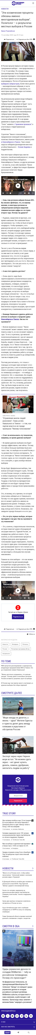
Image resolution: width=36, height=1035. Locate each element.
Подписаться (18, 617)
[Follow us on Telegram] (22, 1016)
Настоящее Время (11, 182)
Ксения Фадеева (24, 147)
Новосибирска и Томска (10, 319)
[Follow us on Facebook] (3, 1016)
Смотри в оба (11, 926)
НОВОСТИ (7, 868)
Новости (4, 9)
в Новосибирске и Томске (10, 142)
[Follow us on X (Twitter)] (8, 1016)
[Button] (9, 39)
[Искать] (29, 1032)
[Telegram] (18, 1032)
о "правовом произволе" (23, 124)
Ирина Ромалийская (8, 31)
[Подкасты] (31, 1016)
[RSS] (26, 1016)
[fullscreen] (33, 193)
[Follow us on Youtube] (12, 1016)
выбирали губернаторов (10, 84)
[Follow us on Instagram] (17, 1016)
